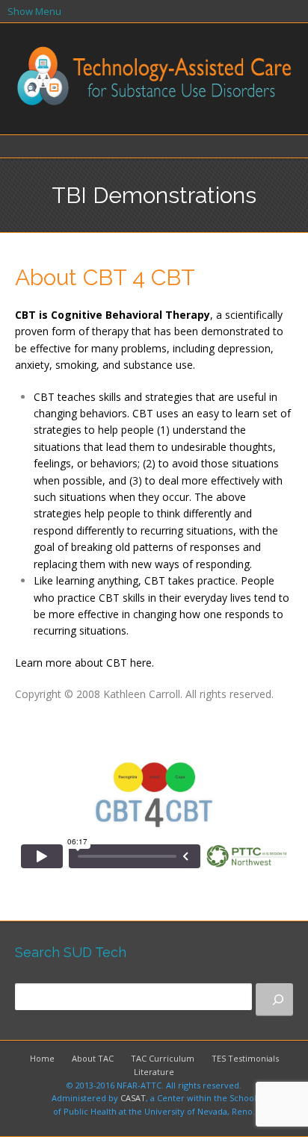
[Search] (274, 999)
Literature (154, 1071)
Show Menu (34, 11)
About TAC (93, 1058)
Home (42, 1058)
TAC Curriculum (162, 1058)
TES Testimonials (245, 1058)
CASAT (133, 1097)
